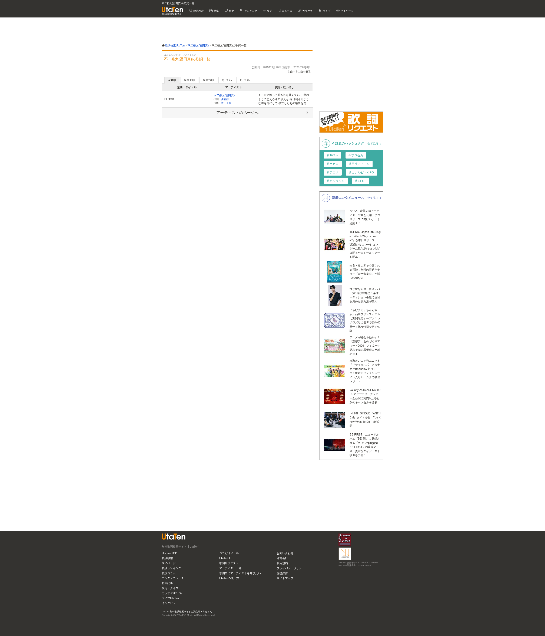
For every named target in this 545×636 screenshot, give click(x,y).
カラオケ (307, 10)
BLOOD (169, 99)
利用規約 (282, 563)
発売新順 (189, 80)
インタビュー (170, 603)
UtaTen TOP (169, 553)
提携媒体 (282, 573)
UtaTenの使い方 (229, 578)
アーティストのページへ (237, 113)
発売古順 (208, 80)
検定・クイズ (170, 588)
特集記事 (167, 583)
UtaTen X (225, 558)
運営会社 (282, 558)
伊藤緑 (225, 99)
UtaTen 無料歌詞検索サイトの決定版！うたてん (187, 611)
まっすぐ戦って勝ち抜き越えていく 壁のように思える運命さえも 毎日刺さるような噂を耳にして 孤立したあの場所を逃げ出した (283, 99)
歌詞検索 (198, 10)
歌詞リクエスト (229, 563)
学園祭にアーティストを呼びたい (240, 573)
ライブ (326, 10)
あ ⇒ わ (227, 80)
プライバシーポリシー (290, 568)
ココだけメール (229, 553)
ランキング (250, 10)
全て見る (373, 143)
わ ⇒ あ (245, 80)
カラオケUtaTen (172, 593)
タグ (269, 10)
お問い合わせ (285, 553)
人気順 (172, 80)
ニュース (286, 10)
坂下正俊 (226, 103)
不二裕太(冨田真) (224, 95)
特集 (216, 10)
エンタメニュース (173, 578)
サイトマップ (285, 578)
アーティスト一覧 (230, 568)
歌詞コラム (169, 573)
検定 (231, 10)
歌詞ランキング (171, 568)
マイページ (169, 563)
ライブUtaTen (170, 598)
